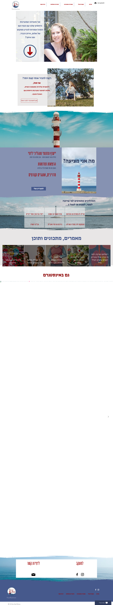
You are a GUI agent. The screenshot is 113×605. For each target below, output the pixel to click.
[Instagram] (82, 574)
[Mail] (33, 574)
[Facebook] (77, 574)
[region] (34, 212)
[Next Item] (108, 417)
